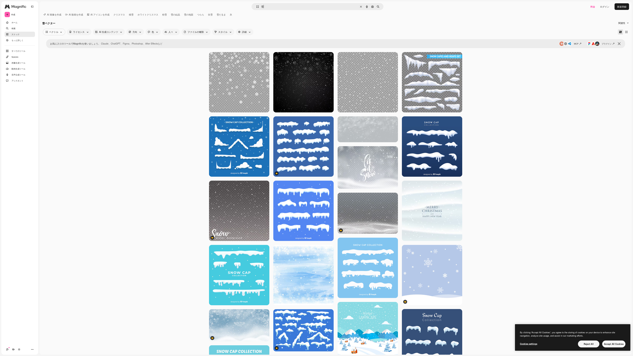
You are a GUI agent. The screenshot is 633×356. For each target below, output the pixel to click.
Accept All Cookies (614, 343)
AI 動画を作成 (76, 14)
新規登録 (621, 6)
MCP (576, 43)
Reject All (589, 343)
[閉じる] (619, 44)
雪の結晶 (175, 14)
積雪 (131, 14)
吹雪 (210, 14)
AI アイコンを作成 (99, 14)
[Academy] (13, 349)
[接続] (7, 349)
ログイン (604, 6)
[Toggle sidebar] (32, 6)
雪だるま (221, 14)
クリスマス (119, 14)
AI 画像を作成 (54, 14)
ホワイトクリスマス (147, 14)
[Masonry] (620, 32)
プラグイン (607, 43)
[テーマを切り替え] (19, 349)
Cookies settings (528, 343)
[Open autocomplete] (256, 6)
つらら (200, 14)
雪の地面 (188, 14)
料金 (592, 6)
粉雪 (164, 14)
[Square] (626, 32)
